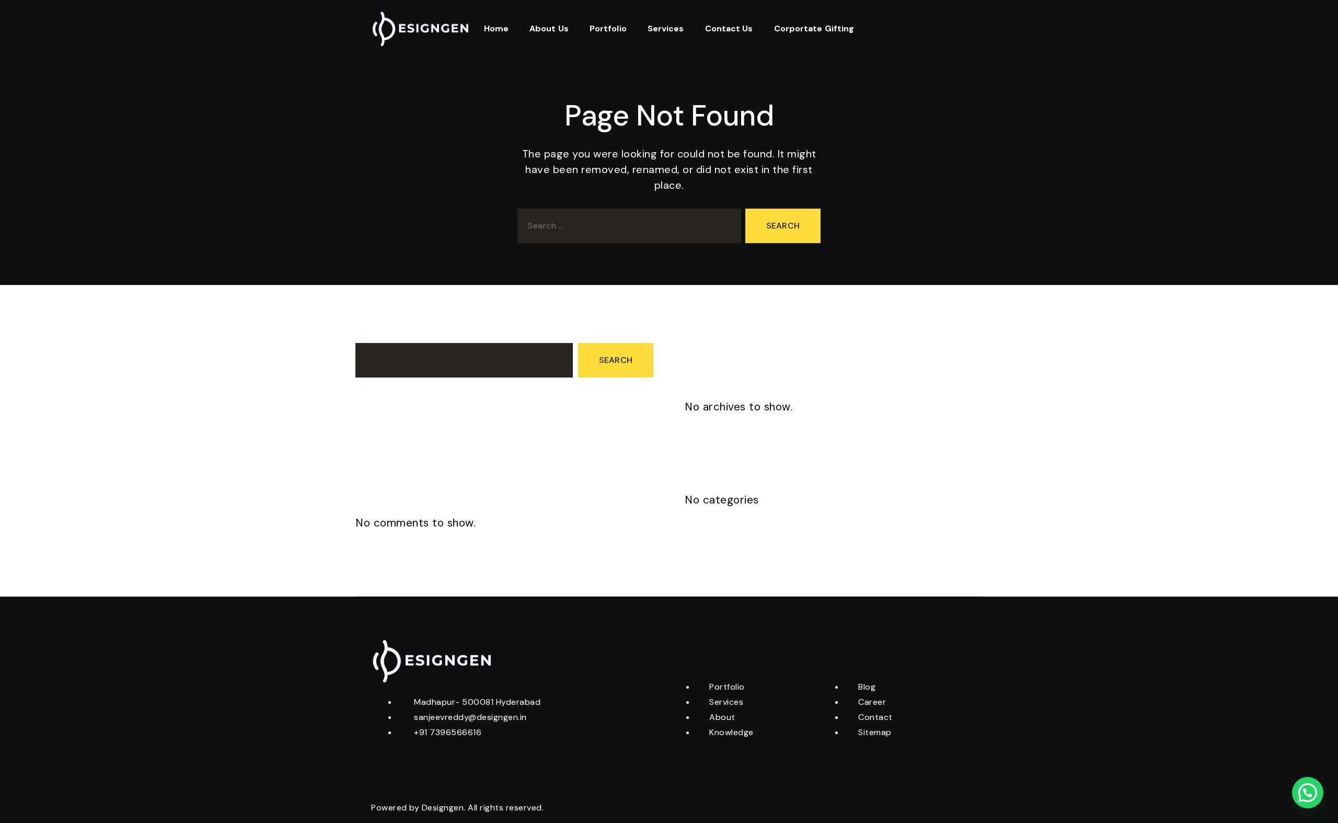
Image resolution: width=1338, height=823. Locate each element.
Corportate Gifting (814, 28)
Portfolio (608, 28)
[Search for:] (627, 228)
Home (496, 28)
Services (666, 28)
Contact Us (729, 28)
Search (369, 333)
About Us (549, 28)
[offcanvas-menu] (958, 29)
